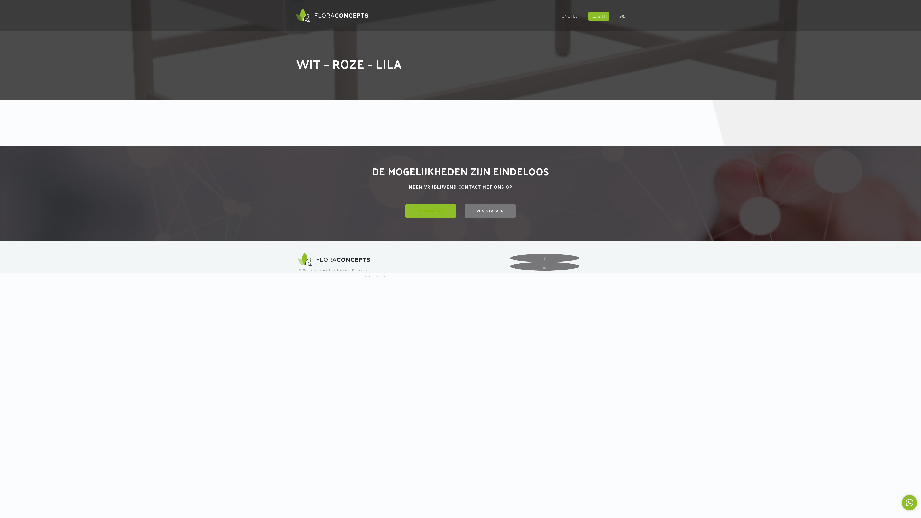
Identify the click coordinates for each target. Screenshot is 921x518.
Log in (599, 16)
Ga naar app (430, 210)
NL (622, 16)
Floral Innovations (376, 276)
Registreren (490, 210)
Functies (569, 16)
